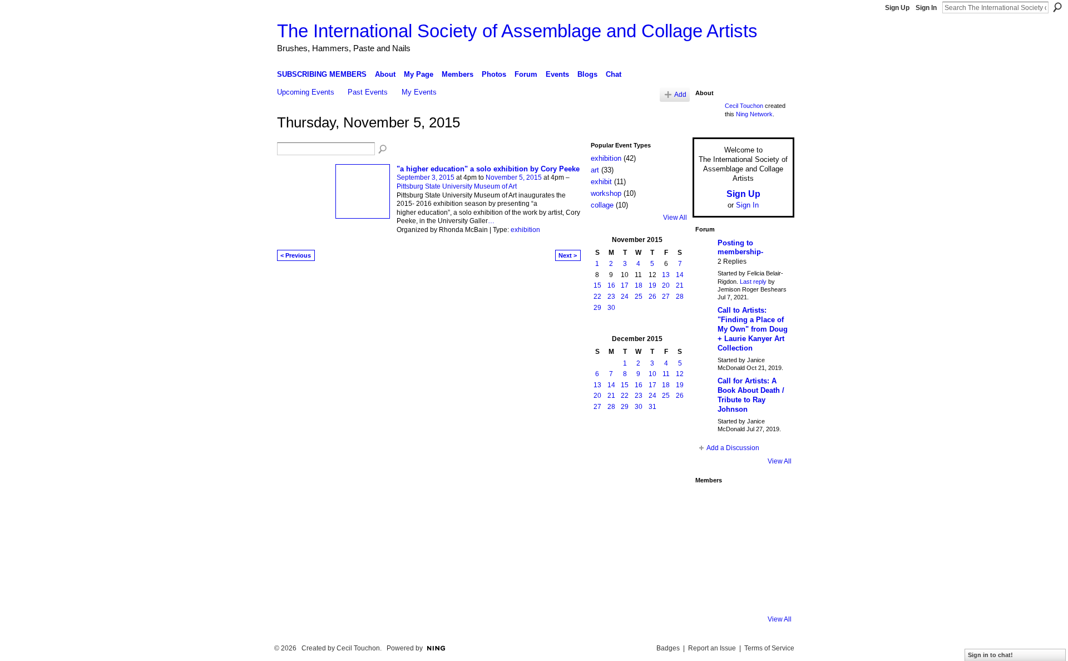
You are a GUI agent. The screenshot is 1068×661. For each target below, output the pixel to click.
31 (652, 407)
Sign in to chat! (990, 655)
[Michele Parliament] (740, 594)
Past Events (368, 92)
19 (652, 285)
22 (597, 296)
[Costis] (770, 504)
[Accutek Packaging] (770, 564)
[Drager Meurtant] (710, 564)
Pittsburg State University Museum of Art (457, 186)
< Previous (295, 255)
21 (680, 285)
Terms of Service (769, 648)
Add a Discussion (732, 448)
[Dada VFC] (740, 564)
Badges (668, 648)
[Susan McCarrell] (710, 504)
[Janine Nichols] (770, 534)
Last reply (753, 281)
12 (680, 374)
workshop (606, 193)
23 (611, 296)
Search (1057, 7)
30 (611, 308)
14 (680, 275)
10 (652, 374)
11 (666, 374)
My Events (419, 92)
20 (666, 285)
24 (625, 296)
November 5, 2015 (514, 177)
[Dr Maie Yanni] (740, 534)
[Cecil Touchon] (770, 594)
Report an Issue (712, 648)
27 (666, 296)
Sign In (926, 8)
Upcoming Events (305, 92)
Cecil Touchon (744, 105)
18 (638, 285)
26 (652, 296)
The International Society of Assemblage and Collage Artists (517, 31)
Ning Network (754, 114)
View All (675, 217)
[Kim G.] (710, 534)
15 (597, 285)
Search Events (383, 150)
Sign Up (897, 8)
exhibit (601, 181)
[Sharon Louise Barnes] (710, 594)
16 (611, 285)
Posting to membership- (740, 247)
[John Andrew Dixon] (740, 504)
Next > (567, 255)
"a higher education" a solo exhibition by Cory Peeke (488, 169)
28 (680, 296)
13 (666, 275)
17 (625, 285)
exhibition (525, 230)
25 (638, 296)
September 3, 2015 (425, 177)
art (595, 170)
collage (602, 205)
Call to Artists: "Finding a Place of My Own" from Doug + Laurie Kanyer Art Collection (753, 329)
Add (680, 94)
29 (597, 308)
